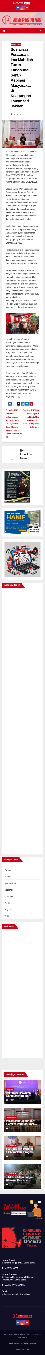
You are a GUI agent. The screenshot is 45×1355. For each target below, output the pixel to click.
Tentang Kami (14, 1343)
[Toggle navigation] (23, 31)
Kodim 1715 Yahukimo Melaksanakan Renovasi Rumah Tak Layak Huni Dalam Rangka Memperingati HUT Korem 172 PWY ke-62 (14, 423)
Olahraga (8, 896)
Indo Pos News (26, 456)
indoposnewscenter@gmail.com (16, 1294)
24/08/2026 (13, 1100)
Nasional (8, 890)
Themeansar (22, 1337)
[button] (41, 31)
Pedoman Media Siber (22, 1349)
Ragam (7, 910)
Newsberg (36, 1334)
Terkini (7, 916)
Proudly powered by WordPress (14, 1334)
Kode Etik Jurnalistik (28, 1343)
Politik (7, 903)
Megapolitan (15, 44)
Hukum (7, 877)
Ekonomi (8, 870)
